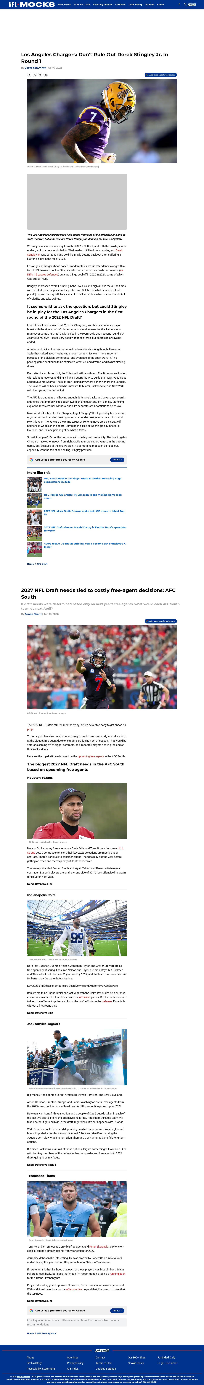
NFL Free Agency (46, 1333)
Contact (100, 1357)
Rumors (149, 4)
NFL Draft (42, 564)
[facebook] (179, 4)
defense (107, 1001)
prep (30, 729)
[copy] (45, 75)
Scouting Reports (102, 4)
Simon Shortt (33, 614)
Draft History (135, 4)
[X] (185, 4)
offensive (84, 997)
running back (117, 1273)
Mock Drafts (64, 4)
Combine (120, 4)
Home (30, 564)
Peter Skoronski (99, 1246)
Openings (72, 1357)
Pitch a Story (34, 1363)
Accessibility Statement (41, 1368)
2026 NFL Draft (82, 4)
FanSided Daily (166, 1357)
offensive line (74, 1289)
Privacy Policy (75, 1363)
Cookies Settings (106, 1368)
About (160, 4)
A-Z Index (73, 1368)
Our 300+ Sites (136, 1357)
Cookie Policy (136, 1363)
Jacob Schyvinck (35, 67)
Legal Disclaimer (167, 1363)
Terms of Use (104, 1363)
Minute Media (23, 1377)
